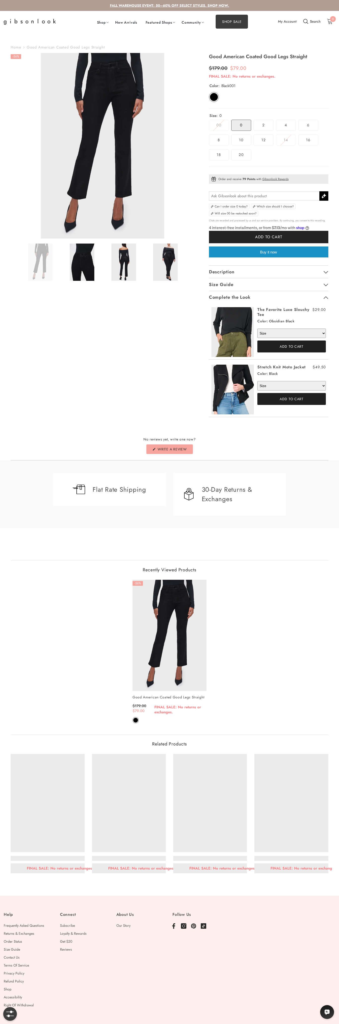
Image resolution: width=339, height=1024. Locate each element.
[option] (102, 146)
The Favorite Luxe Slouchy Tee (283, 312)
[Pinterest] (193, 926)
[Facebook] (173, 926)
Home (16, 47)
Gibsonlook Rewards (275, 179)
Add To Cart (292, 346)
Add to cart (268, 237)
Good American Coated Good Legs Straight (168, 697)
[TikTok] (203, 926)
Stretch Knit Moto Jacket (281, 367)
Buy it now (268, 252)
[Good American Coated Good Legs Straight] (169, 635)
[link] (47, 858)
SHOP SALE (231, 21)
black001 (136, 720)
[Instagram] (183, 926)
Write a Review (174, 450)
